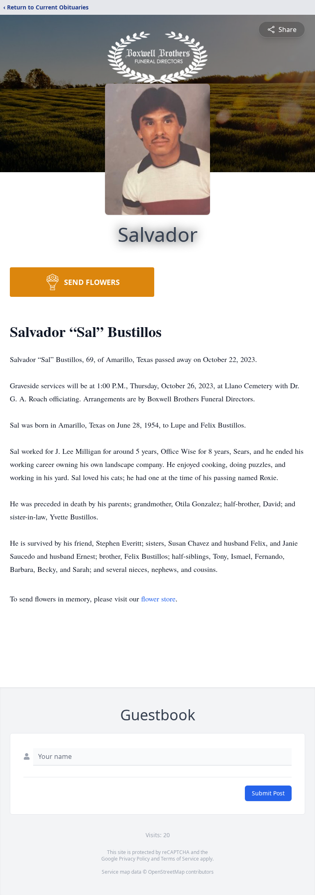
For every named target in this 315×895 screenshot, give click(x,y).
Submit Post (268, 793)
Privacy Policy (134, 858)
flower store (158, 598)
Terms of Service (180, 858)
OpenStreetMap (166, 871)
